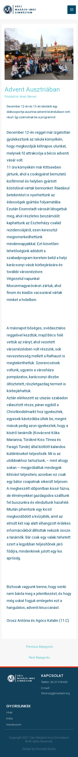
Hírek (23, 96)
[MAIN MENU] (71, 9)
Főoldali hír (11, 96)
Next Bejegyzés (39, 657)
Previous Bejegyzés (39, 647)
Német (31, 96)
